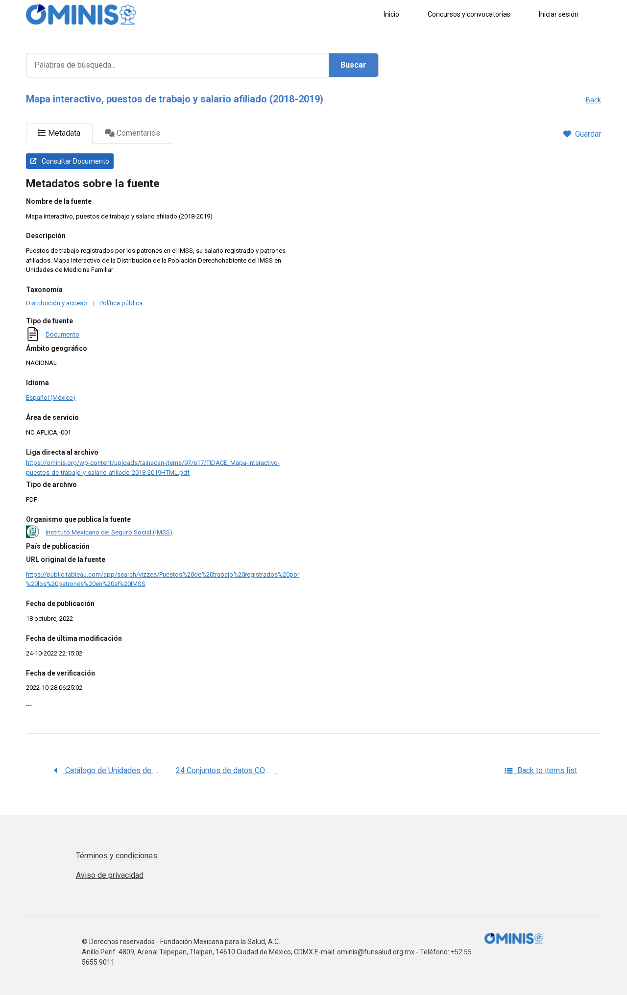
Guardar (588, 134)
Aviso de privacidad (110, 875)
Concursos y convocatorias (469, 14)
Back (593, 100)
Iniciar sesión (559, 14)
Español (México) (50, 397)
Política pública (121, 303)
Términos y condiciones (116, 855)
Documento (62, 334)
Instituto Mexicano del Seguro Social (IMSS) (109, 532)
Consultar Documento (74, 161)
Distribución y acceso (56, 303)
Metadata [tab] (63, 133)
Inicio (391, 14)
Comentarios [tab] (137, 133)
